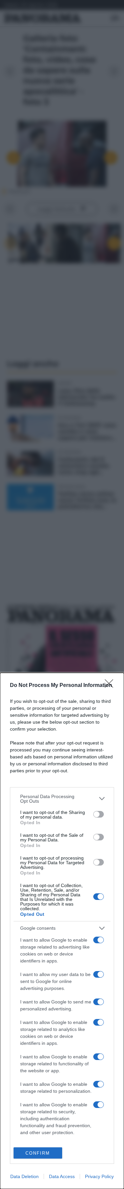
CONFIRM (37, 1153)
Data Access (62, 1176)
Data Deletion (24, 1176)
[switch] (98, 814)
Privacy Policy (99, 1176)
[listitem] (62, 798)
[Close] (111, 685)
